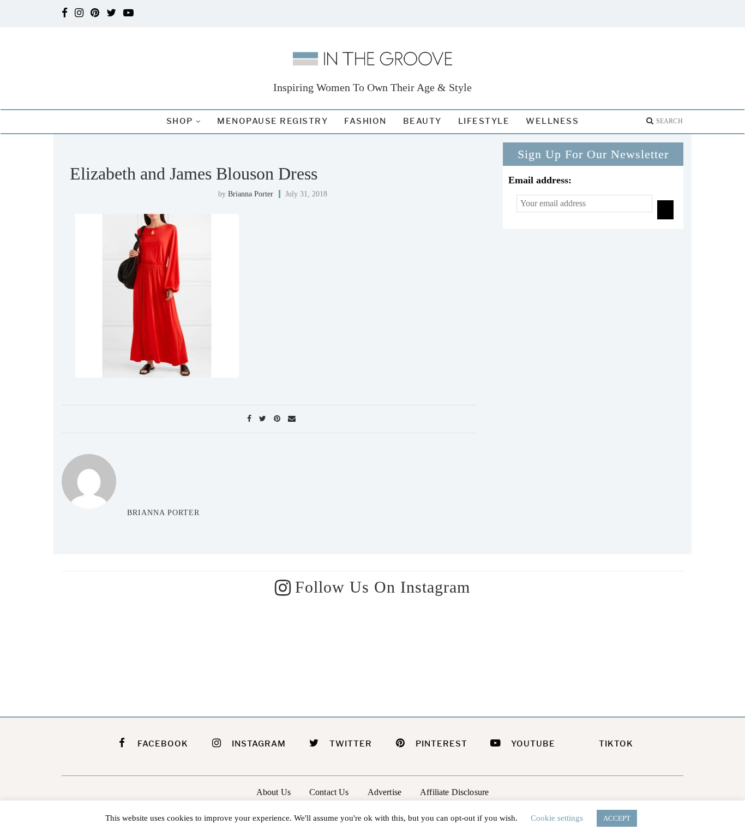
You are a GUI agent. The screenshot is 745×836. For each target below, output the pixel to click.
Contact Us (329, 792)
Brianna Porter (250, 194)
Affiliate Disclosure (454, 792)
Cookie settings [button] (557, 818)
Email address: (540, 180)
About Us (273, 792)
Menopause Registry (272, 121)
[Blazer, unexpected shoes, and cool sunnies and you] (293, 653)
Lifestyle (484, 121)
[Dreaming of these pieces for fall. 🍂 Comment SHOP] (612, 653)
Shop (179, 121)
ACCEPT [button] (616, 818)
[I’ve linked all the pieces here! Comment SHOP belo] (133, 653)
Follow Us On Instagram (382, 587)
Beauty (422, 121)
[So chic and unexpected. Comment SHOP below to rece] (452, 653)
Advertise (384, 792)
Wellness (552, 121)
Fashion (365, 121)
